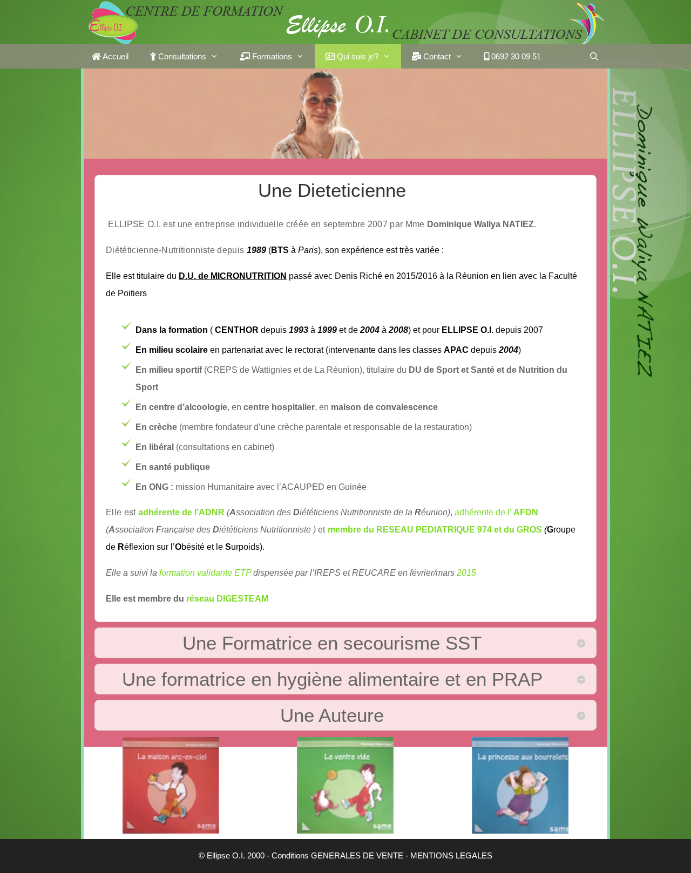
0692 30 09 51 (515, 56)
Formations (271, 56)
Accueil (114, 56)
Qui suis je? (356, 56)
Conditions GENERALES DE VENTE (337, 855)
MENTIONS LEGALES (451, 855)
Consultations (181, 56)
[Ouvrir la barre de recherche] (594, 56)
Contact (436, 56)
